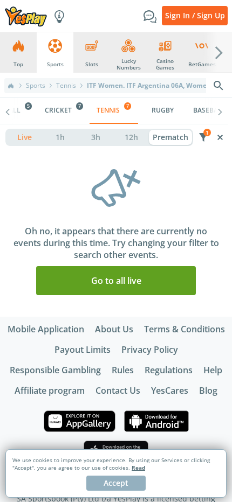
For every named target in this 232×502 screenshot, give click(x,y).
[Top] (10, 85)
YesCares (169, 390)
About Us (114, 329)
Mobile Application (46, 329)
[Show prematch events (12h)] (131, 137)
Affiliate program (50, 390)
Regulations (169, 370)
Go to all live (116, 281)
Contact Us (117, 390)
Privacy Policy (149, 349)
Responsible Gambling (55, 370)
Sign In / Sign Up (195, 15)
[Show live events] (24, 137)
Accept (116, 483)
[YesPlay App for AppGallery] (79, 421)
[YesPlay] (26, 16)
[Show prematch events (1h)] (60, 137)
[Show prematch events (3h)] (95, 137)
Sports (35, 85)
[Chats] (150, 15)
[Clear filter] (220, 137)
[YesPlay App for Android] (156, 421)
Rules (123, 370)
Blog (208, 390)
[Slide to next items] (219, 52)
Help (212, 370)
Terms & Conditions (184, 329)
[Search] (218, 85)
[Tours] (59, 15)
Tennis (66, 85)
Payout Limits (82, 349)
